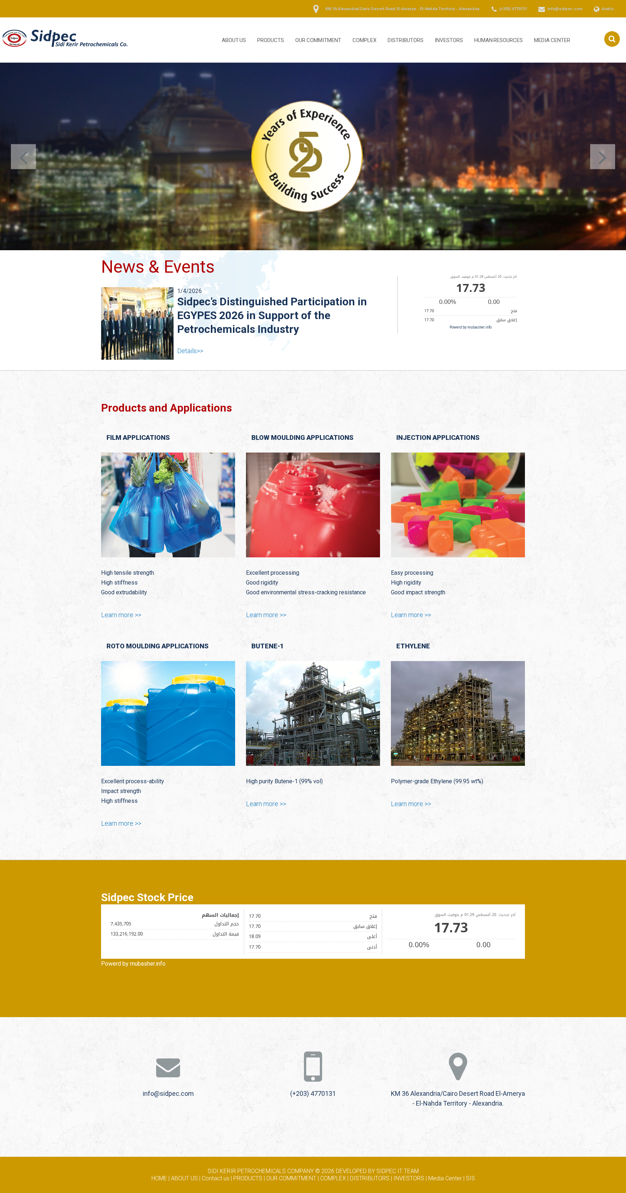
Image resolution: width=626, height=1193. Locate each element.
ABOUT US (234, 40)
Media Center (552, 40)
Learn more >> (121, 604)
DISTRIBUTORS (405, 40)
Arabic (608, 9)
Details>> (190, 337)
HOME (159, 1167)
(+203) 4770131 (513, 9)
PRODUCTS (270, 40)
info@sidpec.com (565, 9)
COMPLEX (364, 40)
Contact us (215, 1167)
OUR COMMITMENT (318, 40)
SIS (470, 1167)
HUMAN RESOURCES (498, 40)
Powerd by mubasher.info (471, 325)
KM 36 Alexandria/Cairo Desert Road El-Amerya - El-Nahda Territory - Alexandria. (402, 9)
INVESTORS (449, 40)
